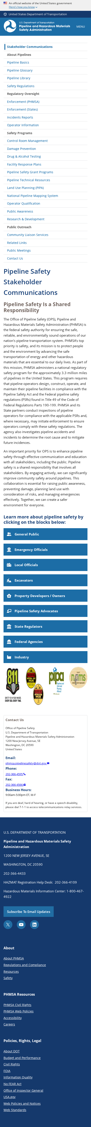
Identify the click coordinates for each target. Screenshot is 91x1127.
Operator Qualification (23, 203)
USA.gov (9, 1097)
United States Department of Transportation (38, 14)
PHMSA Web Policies (19, 1011)
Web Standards (15, 1110)
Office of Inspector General (23, 1090)
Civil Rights (12, 1064)
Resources (11, 971)
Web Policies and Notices (22, 1103)
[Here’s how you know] (45, 5)
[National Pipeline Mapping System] (78, 687)
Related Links (17, 243)
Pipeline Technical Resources (28, 180)
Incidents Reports (20, 117)
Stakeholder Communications (30, 47)
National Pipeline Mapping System (32, 196)
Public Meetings (19, 250)
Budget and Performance (22, 1058)
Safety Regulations (20, 86)
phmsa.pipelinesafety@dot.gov (26, 763)
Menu (80, 26)
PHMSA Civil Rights (17, 1005)
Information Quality (18, 1077)
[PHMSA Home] (37, 26)
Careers (9, 1024)
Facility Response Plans (24, 164)
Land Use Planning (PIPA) (25, 188)
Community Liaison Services (27, 235)
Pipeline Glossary (19, 70)
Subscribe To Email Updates (28, 911)
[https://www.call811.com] (13, 687)
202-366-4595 (14, 774)
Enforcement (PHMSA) (23, 102)
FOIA (7, 1071)
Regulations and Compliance (25, 965)
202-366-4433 (15, 873)
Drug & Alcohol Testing (24, 156)
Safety (8, 978)
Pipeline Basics (18, 62)
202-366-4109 (66, 882)
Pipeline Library (18, 78)
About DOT (12, 1051)
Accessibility (13, 1018)
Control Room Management (27, 141)
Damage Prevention (21, 149)
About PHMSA (14, 958)
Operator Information (23, 125)
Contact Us (15, 258)
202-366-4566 (14, 785)
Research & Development (25, 219)
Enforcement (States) (22, 109)
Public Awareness (20, 211)
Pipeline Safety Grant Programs (30, 172)
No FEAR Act (12, 1084)
